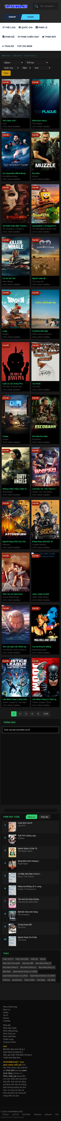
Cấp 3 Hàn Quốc (22, 959)
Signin (30, 17)
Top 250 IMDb (24, 46)
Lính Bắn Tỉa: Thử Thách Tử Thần (45, 489)
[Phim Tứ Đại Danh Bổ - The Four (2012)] (13, 928)
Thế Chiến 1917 (9, 121)
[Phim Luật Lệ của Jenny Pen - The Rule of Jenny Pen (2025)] (16, 361)
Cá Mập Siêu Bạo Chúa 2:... (29, 874)
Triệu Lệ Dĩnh (29, 980)
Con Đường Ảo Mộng (41, 647)
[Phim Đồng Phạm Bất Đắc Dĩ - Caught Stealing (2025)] (45, 519)
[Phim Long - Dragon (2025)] (16, 309)
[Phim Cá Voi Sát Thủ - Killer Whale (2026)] (16, 256)
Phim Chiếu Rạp (29, 37)
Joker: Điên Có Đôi (40, 594)
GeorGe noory (30, 56)
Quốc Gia (27, 27)
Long (5, 331)
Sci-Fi (5, 1015)
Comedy (6, 1021)
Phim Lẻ (42, 27)
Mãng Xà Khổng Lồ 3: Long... (30, 886)
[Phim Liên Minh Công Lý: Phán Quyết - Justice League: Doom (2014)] (45, 677)
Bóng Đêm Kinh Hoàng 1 (28, 861)
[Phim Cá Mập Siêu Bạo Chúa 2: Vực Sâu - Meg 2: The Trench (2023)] (13, 878)
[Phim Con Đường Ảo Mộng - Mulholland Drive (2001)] (45, 624)
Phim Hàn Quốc (10, 1028)
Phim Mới (50, 37)
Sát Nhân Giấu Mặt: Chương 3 (16, 226)
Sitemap (37, 1114)
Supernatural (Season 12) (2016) (42, 976)
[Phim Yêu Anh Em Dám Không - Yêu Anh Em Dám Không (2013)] (13, 903)
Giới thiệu (26, 1114)
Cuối (46, 714)
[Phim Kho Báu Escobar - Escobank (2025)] (45, 414)
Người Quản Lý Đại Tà (27, 848)
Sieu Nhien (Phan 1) (43, 963)
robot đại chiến (27, 963)
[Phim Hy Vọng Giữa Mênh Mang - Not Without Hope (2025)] (16, 151)
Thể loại (10, 27)
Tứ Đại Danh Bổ (25, 925)
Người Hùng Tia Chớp (27, 937)
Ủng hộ (5, 1114)
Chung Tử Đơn (9, 1042)
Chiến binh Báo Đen (11, 1058)
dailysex (48, 1114)
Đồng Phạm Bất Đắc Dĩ (42, 542)
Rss (57, 1114)
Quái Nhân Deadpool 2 (13, 1052)
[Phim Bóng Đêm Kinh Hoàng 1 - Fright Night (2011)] (13, 865)
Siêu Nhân (7, 971)
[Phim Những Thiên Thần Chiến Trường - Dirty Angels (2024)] (16, 466)
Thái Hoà (6, 980)
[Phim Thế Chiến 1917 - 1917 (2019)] (16, 98)
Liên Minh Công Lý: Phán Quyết (45, 699)
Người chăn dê (39, 278)
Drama (6, 1018)
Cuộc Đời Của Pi (25, 823)
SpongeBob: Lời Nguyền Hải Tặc (45, 226)
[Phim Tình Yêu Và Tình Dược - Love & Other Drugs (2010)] (16, 572)
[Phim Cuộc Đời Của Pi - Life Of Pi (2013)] (13, 827)
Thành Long (8, 1039)
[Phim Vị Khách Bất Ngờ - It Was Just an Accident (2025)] (45, 309)
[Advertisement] (30, 765)
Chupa (5, 436)
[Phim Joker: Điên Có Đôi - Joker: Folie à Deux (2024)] (45, 572)
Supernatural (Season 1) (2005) (25, 971)
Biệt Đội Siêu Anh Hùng (28, 912)
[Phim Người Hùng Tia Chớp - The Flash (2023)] (13, 941)
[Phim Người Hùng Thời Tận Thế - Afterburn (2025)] (16, 519)
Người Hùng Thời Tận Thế (14, 542)
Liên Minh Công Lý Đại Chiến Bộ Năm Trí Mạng (16, 699)
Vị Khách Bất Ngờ (40, 331)
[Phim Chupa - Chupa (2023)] (16, 414)
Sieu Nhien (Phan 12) (47, 967)
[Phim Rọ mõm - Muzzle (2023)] (45, 151)
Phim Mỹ (6, 1025)
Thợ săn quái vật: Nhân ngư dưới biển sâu (16, 647)
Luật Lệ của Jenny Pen (13, 384)
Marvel (42, 959)
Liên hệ (15, 1114)
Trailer (9, 46)
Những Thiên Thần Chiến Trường (16, 489)
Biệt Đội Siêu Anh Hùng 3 (14, 1049)
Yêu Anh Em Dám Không (28, 899)
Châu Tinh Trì (8, 959)
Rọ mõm (36, 173)
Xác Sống (51, 980)
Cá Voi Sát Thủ (9, 278)
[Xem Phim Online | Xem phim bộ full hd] (15, 5)
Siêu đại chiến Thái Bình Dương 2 (17, 1055)
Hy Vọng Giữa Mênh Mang (14, 173)
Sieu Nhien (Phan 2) (10, 967)
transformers (17, 980)
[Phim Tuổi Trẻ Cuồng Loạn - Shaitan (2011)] (13, 839)
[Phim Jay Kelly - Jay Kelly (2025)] (45, 361)
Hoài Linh (34, 959)
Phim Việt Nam (9, 1036)
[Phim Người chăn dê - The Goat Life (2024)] (45, 256)
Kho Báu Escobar (40, 436)
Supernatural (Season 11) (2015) (15, 976)
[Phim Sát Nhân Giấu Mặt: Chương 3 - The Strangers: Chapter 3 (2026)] (16, 203)
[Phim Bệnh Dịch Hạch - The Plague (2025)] (45, 98)
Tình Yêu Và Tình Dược (13, 594)
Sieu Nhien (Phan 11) (28, 967)
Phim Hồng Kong (10, 1031)
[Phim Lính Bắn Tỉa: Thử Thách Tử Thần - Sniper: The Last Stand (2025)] (45, 466)
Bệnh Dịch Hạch (39, 121)
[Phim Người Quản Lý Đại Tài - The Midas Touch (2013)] (13, 852)
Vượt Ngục (41, 980)
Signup (12, 17)
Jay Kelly (36, 384)
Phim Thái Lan (9, 1034)
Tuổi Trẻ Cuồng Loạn (27, 836)
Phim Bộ (10, 37)
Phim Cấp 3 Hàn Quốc (11, 963)
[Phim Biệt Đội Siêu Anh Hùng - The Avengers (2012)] (13, 916)
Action (5, 1012)
